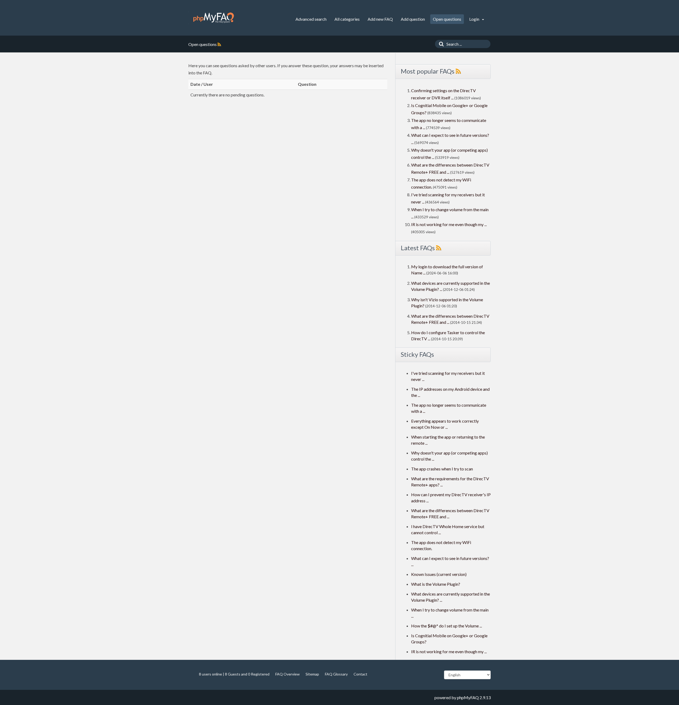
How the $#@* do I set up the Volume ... (446, 625)
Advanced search (311, 19)
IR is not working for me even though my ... (449, 224)
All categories (347, 19)
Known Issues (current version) (439, 574)
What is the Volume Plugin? (435, 584)
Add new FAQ (380, 19)
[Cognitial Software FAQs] (213, 18)
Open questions (447, 19)
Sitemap (312, 674)
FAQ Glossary (336, 674)
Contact (360, 674)
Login (474, 19)
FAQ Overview (287, 674)
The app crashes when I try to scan (442, 468)
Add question (413, 19)
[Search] (440, 44)
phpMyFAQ (468, 697)
